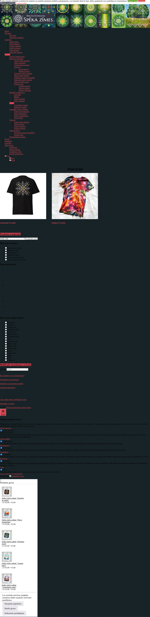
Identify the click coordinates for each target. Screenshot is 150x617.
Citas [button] (2, 467)
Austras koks (12, 327)
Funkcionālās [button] (5, 439)
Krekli (11, 103)
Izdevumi (17, 95)
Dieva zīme (11, 332)
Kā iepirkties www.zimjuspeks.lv (12, 376)
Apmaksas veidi (15, 152)
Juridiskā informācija (7, 388)
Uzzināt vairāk (21, 3)
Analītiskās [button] (4, 452)
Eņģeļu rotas (18, 84)
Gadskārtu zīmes (13, 337)
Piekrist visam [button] (133, 1)
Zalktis (9, 355)
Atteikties (141, 1)
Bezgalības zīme (13, 330)
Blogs (7, 31)
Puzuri (7, 139)
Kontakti (8, 143)
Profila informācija (16, 154)
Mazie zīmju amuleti (21, 76)
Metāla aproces (24, 71)
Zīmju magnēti (19, 99)
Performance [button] (4, 446)
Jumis (9, 339)
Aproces (17, 67)
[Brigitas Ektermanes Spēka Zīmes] (75, 27)
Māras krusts (11, 344)
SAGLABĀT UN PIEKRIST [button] (11, 474)
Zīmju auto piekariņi (21, 112)
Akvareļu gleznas (15, 52)
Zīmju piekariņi (19, 63)
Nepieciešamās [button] (5, 428)
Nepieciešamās (8, 431)
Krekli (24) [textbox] (32, 239)
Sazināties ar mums (7, 404)
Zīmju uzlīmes (19, 101)
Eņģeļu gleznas (15, 48)
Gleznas (12, 120)
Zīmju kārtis (18, 118)
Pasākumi (8, 141)
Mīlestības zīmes (13, 250)
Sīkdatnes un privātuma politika (11, 384)
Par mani (8, 33)
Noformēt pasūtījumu (14, 613)
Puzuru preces (14, 131)
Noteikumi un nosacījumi (9, 380)
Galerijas (8, 40)
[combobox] (32, 239)
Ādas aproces (24, 69)
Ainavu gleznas (15, 46)
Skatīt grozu (10, 608)
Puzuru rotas (18, 135)
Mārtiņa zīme (12, 346)
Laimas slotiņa (12, 341)
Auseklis (10, 325)
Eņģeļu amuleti (24, 86)
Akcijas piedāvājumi (16, 57)
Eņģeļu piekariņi (25, 90)
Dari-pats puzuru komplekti (24, 133)
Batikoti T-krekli (20, 107)
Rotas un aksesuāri (16, 59)
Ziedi (9, 358)
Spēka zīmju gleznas (21, 122)
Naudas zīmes (12, 253)
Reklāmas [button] (3, 459)
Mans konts (9, 145)
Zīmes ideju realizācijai (15, 257)
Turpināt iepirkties (12, 604)
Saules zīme (11, 353)
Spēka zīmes (14, 42)
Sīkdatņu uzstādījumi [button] (7, 3)
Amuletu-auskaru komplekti (24, 78)
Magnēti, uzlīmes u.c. (17, 93)
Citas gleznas (14, 50)
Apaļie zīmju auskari (21, 65)
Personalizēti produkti (17, 137)
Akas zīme (11, 323)
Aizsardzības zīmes (14, 248)
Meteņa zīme (12, 348)
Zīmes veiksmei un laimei (16, 260)
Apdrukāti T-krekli (21, 105)
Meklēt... (3, 369)
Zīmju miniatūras (20, 114)
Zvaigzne (10, 360)
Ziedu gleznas (14, 44)
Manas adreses (14, 150)
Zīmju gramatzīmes (21, 116)
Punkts (9, 351)
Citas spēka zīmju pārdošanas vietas (13, 400)
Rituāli (16, 97)
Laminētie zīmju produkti (18, 109)
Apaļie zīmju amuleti (21, 61)
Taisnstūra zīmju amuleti (23, 74)
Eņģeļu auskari (24, 88)
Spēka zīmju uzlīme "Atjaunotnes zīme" (9, 586)
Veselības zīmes (13, 255)
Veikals (7, 55)
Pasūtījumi (13, 148)
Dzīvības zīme (12, 334)
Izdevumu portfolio (16, 38)
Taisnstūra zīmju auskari (23, 80)
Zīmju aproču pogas (21, 82)
